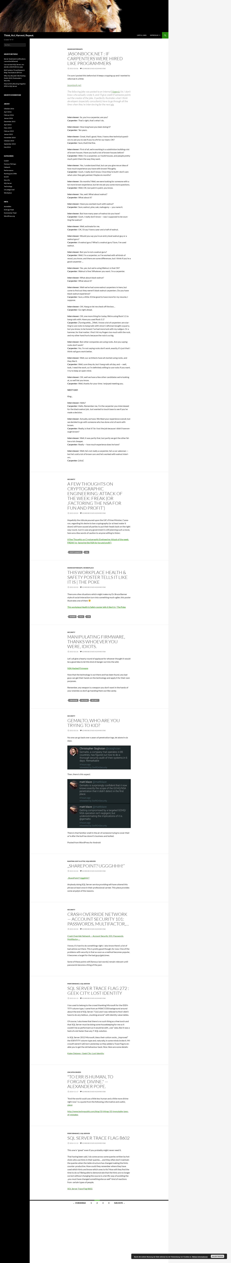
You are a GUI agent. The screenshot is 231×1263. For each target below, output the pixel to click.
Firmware (73, 700)
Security (71, 479)
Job (88, 616)
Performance (73, 984)
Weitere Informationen (200, 1257)
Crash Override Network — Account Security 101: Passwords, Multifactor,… (98, 919)
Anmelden (7, 206)
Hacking (84, 700)
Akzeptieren (217, 1256)
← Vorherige (79, 1203)
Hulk (81, 616)
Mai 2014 (7, 147)
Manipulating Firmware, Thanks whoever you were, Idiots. (96, 641)
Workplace (88, 568)
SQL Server (91, 861)
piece (69, 1105)
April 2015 (7, 125)
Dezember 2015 (9, 121)
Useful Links (142, 35)
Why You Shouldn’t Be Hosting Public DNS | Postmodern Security (14, 78)
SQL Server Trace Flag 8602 (98, 1138)
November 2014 (10, 137)
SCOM (6, 177)
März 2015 (8, 128)
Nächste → (119, 1203)
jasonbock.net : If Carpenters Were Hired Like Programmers (95, 58)
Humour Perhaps (75, 49)
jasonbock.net (74, 85)
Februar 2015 (9, 131)
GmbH (6, 161)
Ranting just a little (76, 861)
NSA (86, 552)
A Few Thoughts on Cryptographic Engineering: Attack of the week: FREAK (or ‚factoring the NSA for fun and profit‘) (94, 496)
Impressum (154, 35)
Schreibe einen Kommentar (94, 69)
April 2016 (7, 112)
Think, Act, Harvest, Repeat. (19, 35)
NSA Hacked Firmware (77, 668)
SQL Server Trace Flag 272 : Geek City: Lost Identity (98, 990)
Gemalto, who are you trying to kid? (93, 723)
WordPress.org (9, 216)
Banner (73, 616)
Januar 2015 (8, 134)
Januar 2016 (8, 118)
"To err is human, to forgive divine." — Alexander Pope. (90, 1081)
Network (7, 167)
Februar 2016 (9, 115)
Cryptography (76, 552)
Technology (8, 186)
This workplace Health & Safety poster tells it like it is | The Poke (97, 577)
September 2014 (10, 144)
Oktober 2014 (9, 141)
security (95, 700)
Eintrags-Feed (9, 210)
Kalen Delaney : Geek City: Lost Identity (85, 1053)
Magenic (115, 91)
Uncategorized (74, 1072)
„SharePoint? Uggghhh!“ (96, 866)
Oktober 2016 (9, 109)
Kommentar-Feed (10, 213)
